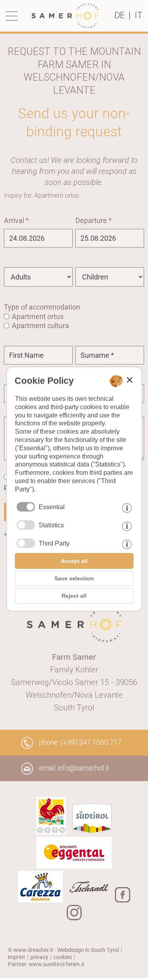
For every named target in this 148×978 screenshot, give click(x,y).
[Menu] (14, 16)
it (138, 15)
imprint (16, 957)
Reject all (74, 596)
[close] (129, 380)
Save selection (74, 578)
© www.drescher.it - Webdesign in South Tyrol (63, 950)
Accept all (74, 561)
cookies (62, 957)
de (119, 15)
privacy (39, 957)
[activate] (26, 525)
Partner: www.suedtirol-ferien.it (46, 964)
